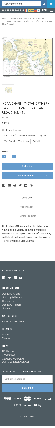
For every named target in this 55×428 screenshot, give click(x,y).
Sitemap (6, 308)
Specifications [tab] (27, 206)
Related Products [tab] (27, 216)
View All (6, 338)
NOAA (5, 334)
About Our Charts (11, 293)
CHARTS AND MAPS (13, 321)
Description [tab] (27, 197)
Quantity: (6, 151)
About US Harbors (11, 304)
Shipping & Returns (12, 297)
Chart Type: (11, 130)
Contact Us (8, 301)
